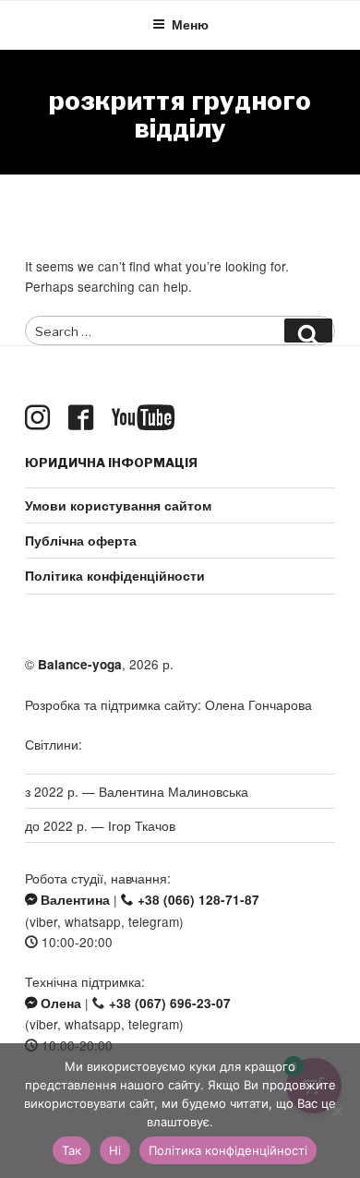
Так (71, 1150)
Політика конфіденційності (228, 1150)
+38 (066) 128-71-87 (196, 899)
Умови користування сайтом (118, 505)
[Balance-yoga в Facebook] (84, 418)
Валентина (73, 899)
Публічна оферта (81, 540)
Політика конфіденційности (115, 575)
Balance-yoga (80, 664)
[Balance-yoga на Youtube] (147, 418)
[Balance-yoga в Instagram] (41, 418)
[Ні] (337, 1110)
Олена (59, 1003)
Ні (115, 1150)
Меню (190, 24)
